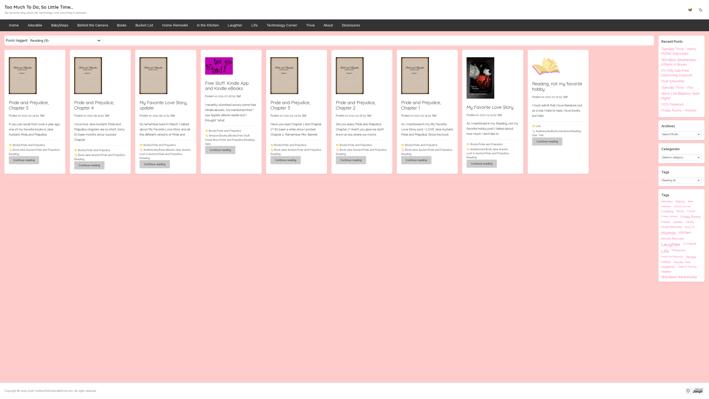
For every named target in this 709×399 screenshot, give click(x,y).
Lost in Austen (148, 154)
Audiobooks (150, 149)
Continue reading (24, 160)
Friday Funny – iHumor (679, 110)
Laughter (235, 25)
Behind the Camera (92, 25)
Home (14, 25)
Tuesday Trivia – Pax (677, 87)
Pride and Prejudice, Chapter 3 (290, 105)
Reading (14, 154)
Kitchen (685, 232)
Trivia (310, 25)
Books (121, 25)
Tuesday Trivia (681, 262)
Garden (678, 222)
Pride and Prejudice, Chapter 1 (421, 105)
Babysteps (667, 201)
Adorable (35, 25)
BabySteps (59, 25)
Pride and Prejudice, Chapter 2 (356, 105)
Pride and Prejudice (33, 145)
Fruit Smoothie (672, 81)
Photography (679, 250)
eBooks (170, 149)
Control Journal (682, 206)
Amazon (214, 135)
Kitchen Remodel (672, 238)
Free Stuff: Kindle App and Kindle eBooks (227, 85)
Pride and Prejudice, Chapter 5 (29, 105)
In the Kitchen (208, 25)
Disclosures (351, 25)
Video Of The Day (687, 267)
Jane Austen (27, 149)
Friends (665, 222)
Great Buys (212, 139)
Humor (668, 233)
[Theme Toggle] (701, 9)
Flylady (691, 211)
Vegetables (668, 267)
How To (690, 227)
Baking (680, 201)
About (328, 25)
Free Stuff (243, 135)
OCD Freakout (672, 104)
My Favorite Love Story (490, 107)
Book (16, 149)
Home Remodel (175, 25)
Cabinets (666, 206)
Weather (666, 271)
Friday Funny (691, 217)
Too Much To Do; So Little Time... (38, 7)
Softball (665, 262)
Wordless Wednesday (679, 277)
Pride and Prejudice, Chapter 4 (94, 105)
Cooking (667, 211)
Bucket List (144, 25)
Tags (665, 195)
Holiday (690, 222)
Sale (208, 143)
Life (254, 25)
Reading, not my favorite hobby (557, 86)
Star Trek (538, 135)
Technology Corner (282, 25)
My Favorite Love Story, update (163, 105)
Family (680, 211)
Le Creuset (689, 243)
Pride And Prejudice (672, 256)
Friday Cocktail (669, 216)
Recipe (691, 257)
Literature (564, 131)
